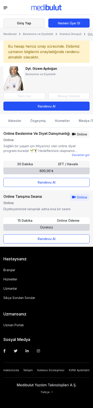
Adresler (14, 121)
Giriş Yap (24, 23)
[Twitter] (15, 351)
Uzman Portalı (13, 325)
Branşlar (9, 270)
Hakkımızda (11, 370)
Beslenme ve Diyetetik (38, 34)
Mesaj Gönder (69, 96)
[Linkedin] (27, 351)
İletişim (28, 370)
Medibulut (10, 34)
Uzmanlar (10, 288)
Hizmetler (62, 121)
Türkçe (45, 392)
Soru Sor (24, 96)
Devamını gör (81, 155)
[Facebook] (4, 351)
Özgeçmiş (38, 121)
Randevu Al (47, 106)
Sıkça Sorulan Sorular (19, 298)
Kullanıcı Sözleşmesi (50, 370)
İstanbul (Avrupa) (70, 34)
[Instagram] (38, 351)
